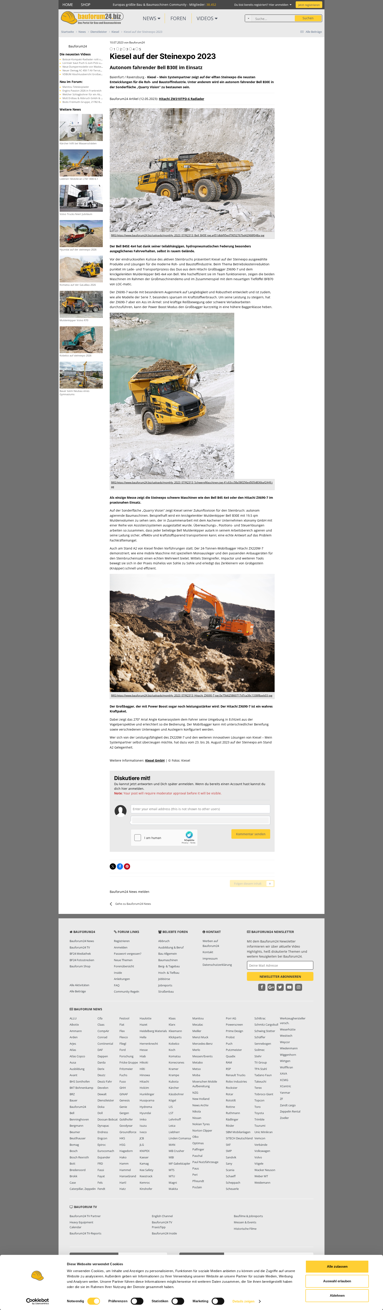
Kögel (172, 1100)
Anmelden (120, 947)
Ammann (76, 1031)
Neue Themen (123, 960)
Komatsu (175, 1056)
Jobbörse (164, 979)
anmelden (135, 788)
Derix (101, 1069)
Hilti (142, 1069)
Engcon (102, 1138)
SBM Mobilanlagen (238, 1132)
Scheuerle (232, 1189)
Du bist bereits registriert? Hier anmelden (262, 5)
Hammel (125, 1170)
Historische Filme (245, 1229)
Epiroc (102, 1145)
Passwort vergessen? (127, 954)
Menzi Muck (200, 1037)
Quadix (230, 1056)
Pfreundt (198, 1181)
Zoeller (284, 1118)
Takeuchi (260, 1081)
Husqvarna (147, 1100)
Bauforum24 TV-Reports (85, 1233)
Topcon (259, 1100)
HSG (122, 1145)
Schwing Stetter (264, 1031)
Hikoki (144, 1062)
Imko (143, 1119)
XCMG (284, 1080)
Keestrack (146, 1176)
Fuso (122, 1081)
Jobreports (165, 985)
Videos (206, 18)
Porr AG (231, 1018)
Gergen (124, 1113)
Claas (101, 1024)
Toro (257, 1107)
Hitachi (144, 1081)
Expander (104, 1157)
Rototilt (231, 1100)
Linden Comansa (180, 1138)
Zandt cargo (288, 1105)
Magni (173, 1183)
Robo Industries (236, 1081)
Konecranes (176, 1062)
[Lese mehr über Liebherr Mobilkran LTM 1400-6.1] (81, 162)
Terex (258, 1088)
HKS (122, 1138)
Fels (100, 1183)
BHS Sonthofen (80, 1081)
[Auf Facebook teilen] (120, 866)
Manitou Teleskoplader (76, 86)
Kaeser (144, 1157)
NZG (195, 1093)
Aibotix (74, 1024)
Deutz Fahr (105, 1081)
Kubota (173, 1081)
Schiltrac (260, 1018)
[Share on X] (113, 866)
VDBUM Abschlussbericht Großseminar (85, 74)
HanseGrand (127, 1176)
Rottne (230, 1107)
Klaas (172, 1018)
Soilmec (259, 1050)
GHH (122, 1088)
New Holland (200, 1099)
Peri (194, 1175)
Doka (101, 1107)
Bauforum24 (77, 46)
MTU (172, 1176)
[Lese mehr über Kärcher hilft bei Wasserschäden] (81, 127)
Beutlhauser (78, 1138)
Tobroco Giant (263, 1094)
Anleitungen (122, 979)
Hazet (143, 1024)
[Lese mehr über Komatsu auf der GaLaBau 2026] (81, 268)
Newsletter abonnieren (280, 976)
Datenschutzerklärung (217, 965)
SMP (229, 1151)
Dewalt (102, 1094)
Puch (229, 1044)
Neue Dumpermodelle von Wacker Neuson (87, 66)
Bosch (74, 1151)
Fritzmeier (126, 1069)
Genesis (124, 1100)
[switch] (137, 1301)
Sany (229, 1163)
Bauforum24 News (82, 941)
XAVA (283, 1073)
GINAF (123, 1094)
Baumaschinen (168, 960)
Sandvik (231, 1157)
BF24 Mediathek (80, 954)
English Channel (162, 1216)
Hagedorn (126, 1151)
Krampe (174, 1075)
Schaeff (231, 1176)
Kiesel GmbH (155, 760)
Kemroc (145, 1183)
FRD (100, 1163)
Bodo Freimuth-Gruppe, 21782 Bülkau (84, 102)
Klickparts (175, 1037)
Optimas (198, 1143)
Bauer (73, 1100)
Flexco (123, 1037)
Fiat (121, 1024)
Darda (102, 1062)
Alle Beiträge (78, 991)
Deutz (101, 1075)
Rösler (230, 1126)
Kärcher (174, 1088)
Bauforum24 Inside (164, 1233)
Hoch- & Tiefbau (168, 973)
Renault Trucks (235, 1075)
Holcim (144, 1088)
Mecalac (197, 1024)
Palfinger (198, 1149)
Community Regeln (126, 991)
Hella (143, 1037)
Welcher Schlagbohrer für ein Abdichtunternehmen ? (93, 94)
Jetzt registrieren (309, 5)
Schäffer (259, 1037)
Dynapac (103, 1126)
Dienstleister (106, 1100)
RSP (228, 1069)
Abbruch (164, 941)
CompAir (103, 1031)
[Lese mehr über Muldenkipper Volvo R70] (81, 304)
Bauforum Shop (80, 966)
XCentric (285, 1086)
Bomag (74, 1145)
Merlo (196, 1050)
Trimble (259, 1119)
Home (68, 4)
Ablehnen (337, 1295)
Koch (172, 1050)
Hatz (122, 1189)
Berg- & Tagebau (169, 966)
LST (171, 1113)
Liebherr (174, 1132)
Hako (123, 1157)
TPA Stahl (260, 1069)
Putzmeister (234, 1050)
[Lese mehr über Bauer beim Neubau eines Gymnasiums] (81, 375)
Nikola (196, 1111)
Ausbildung (77, 1069)
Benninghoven (79, 1119)
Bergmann (76, 1126)
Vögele (258, 1163)
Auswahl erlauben (337, 1281)
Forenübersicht (124, 966)
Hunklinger (147, 1094)
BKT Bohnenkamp (81, 1088)
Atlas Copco (77, 1056)
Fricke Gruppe (128, 1062)
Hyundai (145, 1113)
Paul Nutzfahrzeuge (205, 1162)
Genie (123, 1107)
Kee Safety (146, 1170)
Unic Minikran (263, 1132)
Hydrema (146, 1107)
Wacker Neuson (264, 1170)
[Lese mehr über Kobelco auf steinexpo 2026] (81, 339)
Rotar (229, 1094)
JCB (142, 1138)
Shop (85, 4)
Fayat (101, 1176)
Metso (196, 1069)
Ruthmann (233, 1113)
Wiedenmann (289, 1048)
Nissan (196, 1118)
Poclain (197, 1187)
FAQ (116, 985)
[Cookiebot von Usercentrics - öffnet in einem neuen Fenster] (37, 1301)
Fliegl (122, 1044)
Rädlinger (232, 1119)
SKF (228, 1145)
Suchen (308, 18)
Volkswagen (262, 1151)
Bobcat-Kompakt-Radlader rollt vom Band (87, 59)
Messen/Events (202, 1056)
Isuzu (143, 1126)
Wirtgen (285, 1061)
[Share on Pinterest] (127, 866)
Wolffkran (286, 1067)
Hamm (124, 1163)
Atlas (73, 1050)
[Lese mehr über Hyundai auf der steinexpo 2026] (81, 233)
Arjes (73, 1044)
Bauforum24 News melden (129, 892)
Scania (230, 1170)
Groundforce (127, 1132)
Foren (178, 18)
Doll (100, 1113)
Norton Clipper (202, 1130)
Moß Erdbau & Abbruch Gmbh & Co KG (85, 98)
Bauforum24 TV (80, 947)
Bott (72, 1163)
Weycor (285, 1042)
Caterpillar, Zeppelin (83, 1189)
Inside (118, 973)
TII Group (260, 1062)
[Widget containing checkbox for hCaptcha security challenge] (164, 837)
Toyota (259, 1113)
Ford (122, 1050)
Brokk (73, 1176)
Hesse (144, 1050)
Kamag (144, 1163)
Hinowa (145, 1075)
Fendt (101, 1189)
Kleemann (175, 1031)
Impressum (210, 958)
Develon (103, 1088)
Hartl (122, 1183)
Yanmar (285, 1093)
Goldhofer (126, 1119)
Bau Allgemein (167, 954)
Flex (122, 1031)
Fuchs (123, 1075)
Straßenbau (166, 991)
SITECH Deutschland (239, 1138)
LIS (171, 1107)
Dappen (103, 1056)
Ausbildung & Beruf (171, 947)
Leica (172, 1126)
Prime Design (234, 1031)
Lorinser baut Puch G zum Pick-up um (84, 63)
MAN (172, 1145)
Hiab (143, 1056)
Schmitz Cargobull (266, 1024)
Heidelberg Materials (153, 1031)
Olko (195, 1137)
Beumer (75, 1132)
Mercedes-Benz (202, 1044)
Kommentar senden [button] (251, 834)
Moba (196, 1075)
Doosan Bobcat (108, 1119)
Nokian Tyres (201, 1124)
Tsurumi (259, 1126)
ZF (281, 1099)
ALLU (73, 1018)
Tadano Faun (263, 1075)
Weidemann (262, 1183)
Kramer (173, 1069)
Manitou (198, 1018)
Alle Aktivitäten (79, 985)
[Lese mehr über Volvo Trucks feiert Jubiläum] (81, 198)
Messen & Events (245, 1222)
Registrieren (122, 941)
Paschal (197, 1156)
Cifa (100, 1018)
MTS (171, 1170)
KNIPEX (145, 1151)
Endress (103, 1132)
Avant (73, 1075)
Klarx (172, 1024)
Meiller (196, 1031)
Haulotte (145, 1018)
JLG (142, 1145)
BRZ (72, 1094)
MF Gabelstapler (179, 1163)
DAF (100, 1050)
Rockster (231, 1088)
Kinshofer (146, 1189)
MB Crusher (176, 1151)
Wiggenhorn (288, 1055)
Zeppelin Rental (290, 1111)
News (150, 18)
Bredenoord (78, 1170)
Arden (74, 1037)
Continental (105, 1044)
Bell (72, 1113)
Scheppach (233, 1183)
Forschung (126, 1056)
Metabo (197, 1062)
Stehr (258, 1056)
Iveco (143, 1132)
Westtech (286, 1036)
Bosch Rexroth (79, 1157)
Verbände (260, 1145)
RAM (229, 1062)
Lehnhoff (175, 1119)
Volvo (258, 1157)
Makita (173, 1189)
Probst (230, 1037)
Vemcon (259, 1138)
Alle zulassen (337, 1266)
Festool (124, 1018)
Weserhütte (287, 1029)
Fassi (101, 1170)
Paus (195, 1168)
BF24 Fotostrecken (82, 960)
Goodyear (126, 1126)
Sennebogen (262, 1044)
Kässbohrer (176, 1094)
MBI (171, 1157)
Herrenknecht (149, 1044)
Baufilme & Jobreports (248, 1216)
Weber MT (261, 1176)
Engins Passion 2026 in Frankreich (82, 90)
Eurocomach (106, 1151)
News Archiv (200, 1105)
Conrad (102, 1037)
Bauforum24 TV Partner (85, 1216)
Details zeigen (243, 1301)
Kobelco (174, 1044)
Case (73, 1183)
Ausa (73, 1062)
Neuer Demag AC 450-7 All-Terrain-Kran (85, 70)
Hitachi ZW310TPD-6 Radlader (181, 99)
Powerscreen (234, 1024)
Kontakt (208, 952)
